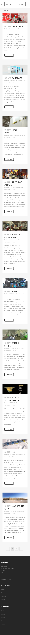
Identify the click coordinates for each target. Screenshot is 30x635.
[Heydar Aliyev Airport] (15, 389)
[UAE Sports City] (15, 498)
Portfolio (3, 596)
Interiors (3, 617)
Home (2, 589)
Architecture (4, 611)
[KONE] (15, 283)
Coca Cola (17, 26)
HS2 (14, 452)
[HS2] (15, 444)
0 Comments (7, 296)
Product (3, 624)
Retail (2, 621)
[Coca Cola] (15, 18)
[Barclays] (15, 70)
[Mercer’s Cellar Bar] (15, 226)
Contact (3, 599)
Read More (9, 55)
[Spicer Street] (15, 335)
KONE (15, 291)
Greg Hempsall (19, 29)
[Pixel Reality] (15, 121)
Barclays (17, 78)
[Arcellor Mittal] (15, 174)
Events (3, 614)
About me (3, 593)
